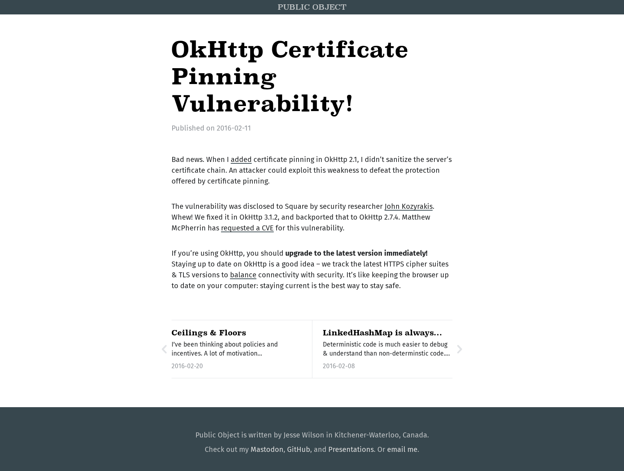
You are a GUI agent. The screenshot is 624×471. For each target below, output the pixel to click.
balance (243, 274)
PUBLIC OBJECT (312, 7)
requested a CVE (247, 228)
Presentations (351, 449)
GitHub (298, 449)
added (241, 159)
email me (402, 449)
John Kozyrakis (409, 206)
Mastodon (267, 449)
